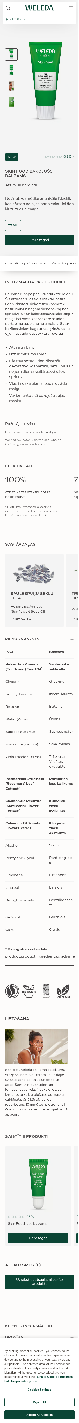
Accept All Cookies (39, 1414)
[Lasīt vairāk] (12, 991)
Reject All (39, 1402)
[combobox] (13, 225)
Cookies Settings (39, 1389)
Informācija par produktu (25, 263)
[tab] (11, 54)
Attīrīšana (17, 19)
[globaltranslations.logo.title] (39, 8)
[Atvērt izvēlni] (71, 8)
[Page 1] (11, 54)
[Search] (8, 8)
